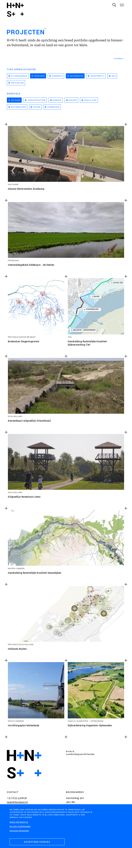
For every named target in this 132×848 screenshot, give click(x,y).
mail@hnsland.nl (17, 802)
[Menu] (121, 4)
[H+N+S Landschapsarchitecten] (24, 764)
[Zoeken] (114, 4)
